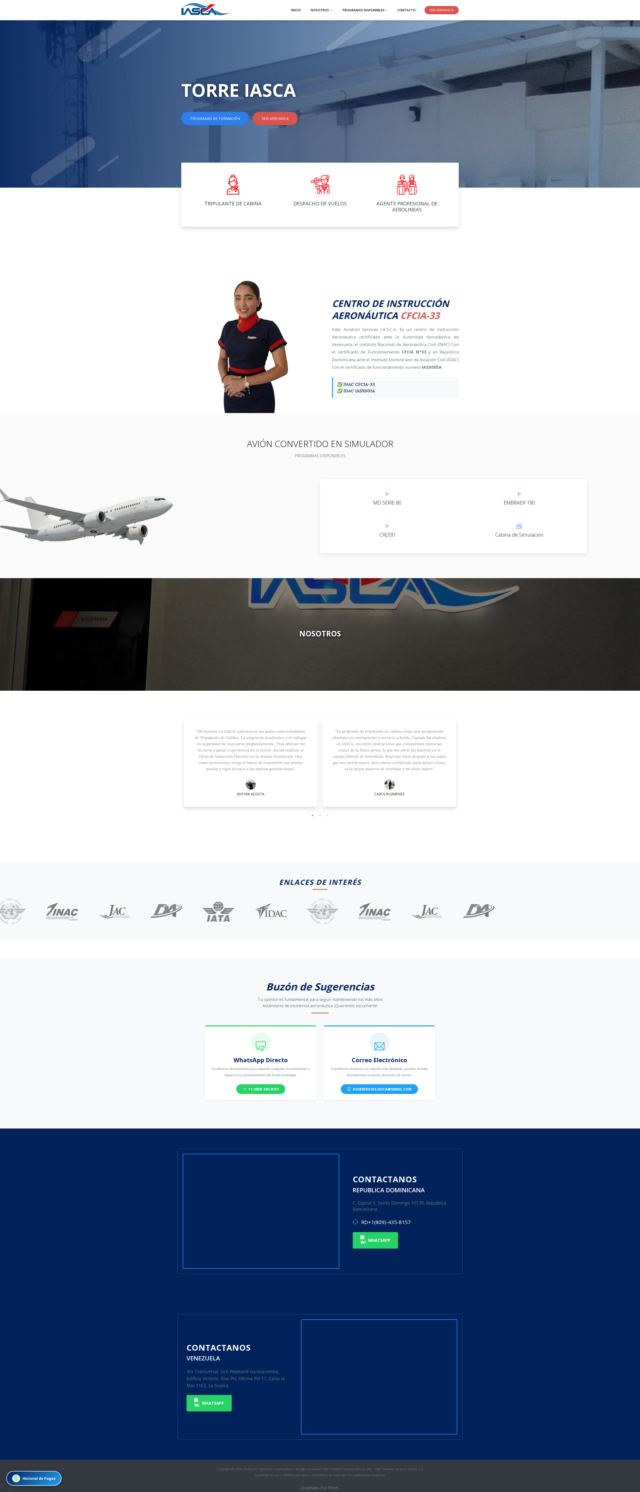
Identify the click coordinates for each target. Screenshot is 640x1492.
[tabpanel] (250, 764)
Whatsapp (379, 1240)
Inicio (296, 10)
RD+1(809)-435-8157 (385, 1222)
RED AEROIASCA (442, 10)
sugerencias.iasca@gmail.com (382, 1089)
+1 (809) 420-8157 (263, 1089)
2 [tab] (320, 815)
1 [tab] (312, 815)
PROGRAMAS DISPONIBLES (320, 456)
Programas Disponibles (363, 10)
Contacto (406, 10)
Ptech (333, 1487)
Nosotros (320, 10)
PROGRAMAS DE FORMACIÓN (215, 118)
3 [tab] (327, 815)
